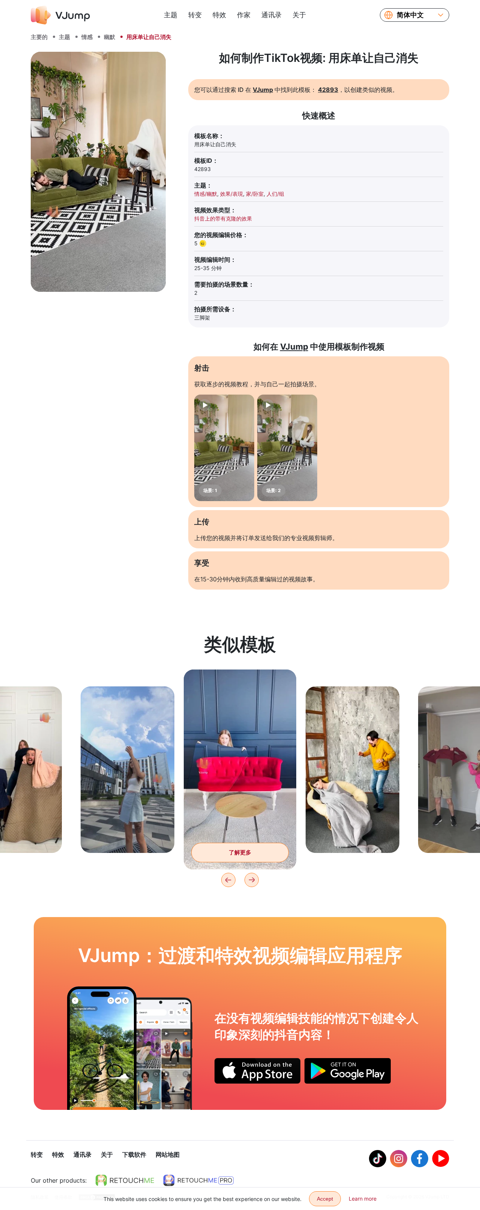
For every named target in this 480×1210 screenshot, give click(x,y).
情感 (87, 37)
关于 (299, 15)
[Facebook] (419, 1158)
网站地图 (168, 1154)
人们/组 (275, 194)
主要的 (39, 37)
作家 (243, 15)
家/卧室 (255, 194)
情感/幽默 (205, 194)
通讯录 (271, 15)
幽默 (109, 37)
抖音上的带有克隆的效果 (223, 218)
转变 (195, 15)
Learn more (362, 1198)
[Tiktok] (377, 1158)
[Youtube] (440, 1158)
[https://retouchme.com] (125, 1180)
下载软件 (134, 1154)
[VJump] (60, 15)
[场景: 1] (224, 448)
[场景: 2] (287, 448)
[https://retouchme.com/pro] (198, 1180)
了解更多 (127, 835)
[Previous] (228, 880)
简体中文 (410, 15)
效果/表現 (231, 194)
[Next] (251, 880)
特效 (219, 15)
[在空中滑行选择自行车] (101, 1047)
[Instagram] (398, 1158)
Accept (325, 1199)
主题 (170, 15)
